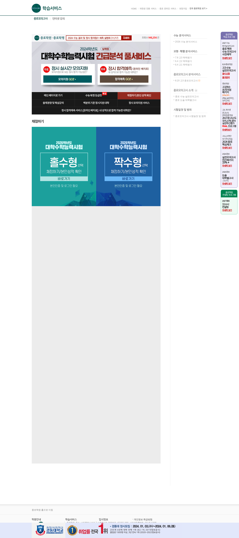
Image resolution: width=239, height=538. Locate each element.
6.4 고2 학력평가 (183, 61)
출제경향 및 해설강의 (53, 103)
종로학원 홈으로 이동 (42, 510)
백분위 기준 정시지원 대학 (96, 103)
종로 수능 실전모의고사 (187, 96)
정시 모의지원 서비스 (139, 103)
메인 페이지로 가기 (53, 95)
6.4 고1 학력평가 (183, 64)
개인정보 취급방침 (143, 519)
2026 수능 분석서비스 (186, 41)
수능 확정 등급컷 (93, 95)
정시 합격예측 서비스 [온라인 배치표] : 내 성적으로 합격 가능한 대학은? (96, 110)
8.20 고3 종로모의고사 (186, 80)
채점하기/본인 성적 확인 (139, 95)
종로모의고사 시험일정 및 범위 (190, 116)
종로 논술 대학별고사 (185, 100)
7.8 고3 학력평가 (183, 57)
